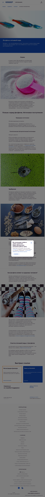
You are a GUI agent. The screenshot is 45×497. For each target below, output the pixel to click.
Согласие (15, 249)
